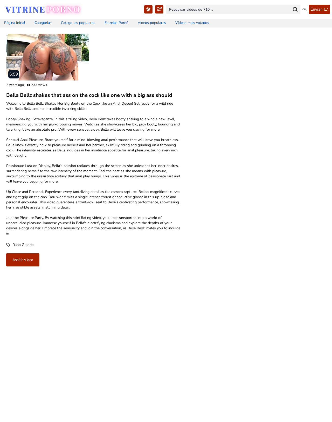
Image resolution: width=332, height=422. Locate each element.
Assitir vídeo (22, 259)
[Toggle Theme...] (148, 9)
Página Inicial (14, 22)
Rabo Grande (22, 244)
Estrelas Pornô (116, 22)
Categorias (43, 22)
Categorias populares (78, 22)
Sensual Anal (17, 139)
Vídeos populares (152, 22)
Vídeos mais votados (192, 22)
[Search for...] (295, 9)
